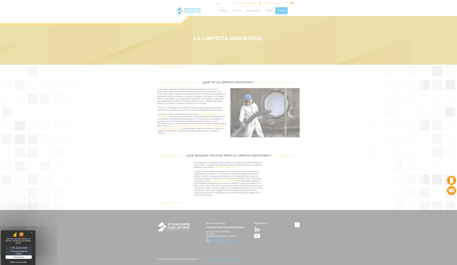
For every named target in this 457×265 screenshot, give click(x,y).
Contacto (452, 190)
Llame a (453, 180)
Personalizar (18, 257)
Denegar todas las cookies (19, 252)
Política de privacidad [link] (18, 262)
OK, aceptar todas (19, 248)
